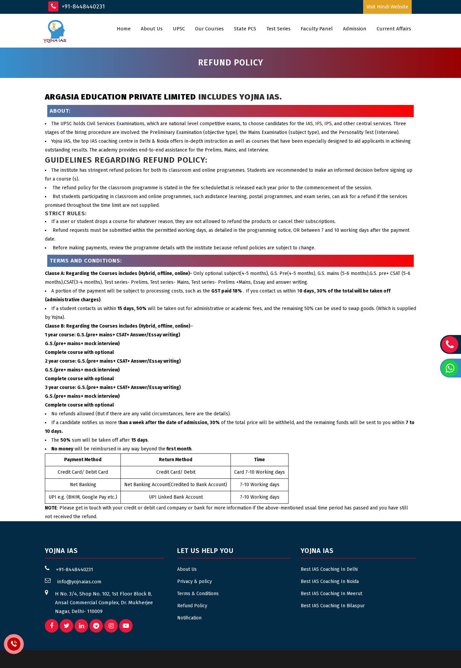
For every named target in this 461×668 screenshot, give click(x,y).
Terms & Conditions (198, 593)
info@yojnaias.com (79, 582)
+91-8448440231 (82, 6)
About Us (187, 569)
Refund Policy (192, 606)
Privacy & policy (194, 581)
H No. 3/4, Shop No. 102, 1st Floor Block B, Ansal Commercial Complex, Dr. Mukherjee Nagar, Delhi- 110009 (104, 602)
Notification (189, 618)
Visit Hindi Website (387, 7)
